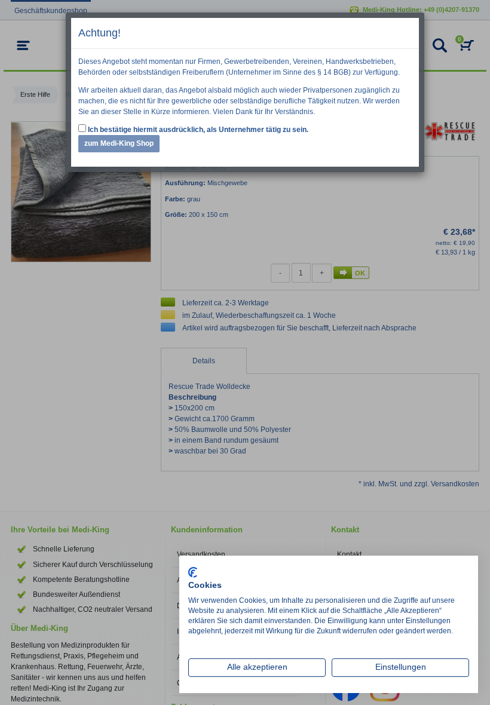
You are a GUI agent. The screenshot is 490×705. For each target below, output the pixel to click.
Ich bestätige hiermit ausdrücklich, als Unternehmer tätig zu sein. (197, 129)
